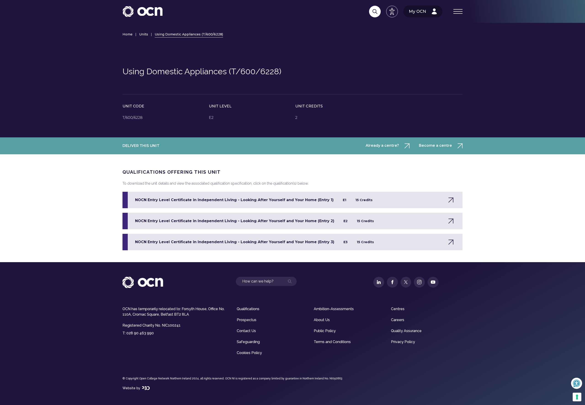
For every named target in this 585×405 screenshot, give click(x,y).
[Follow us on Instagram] (419, 282)
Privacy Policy (403, 342)
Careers (397, 320)
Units (143, 34)
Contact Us (246, 331)
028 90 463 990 (140, 333)
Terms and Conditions (332, 342)
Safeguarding (248, 342)
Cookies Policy (249, 353)
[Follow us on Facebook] (392, 282)
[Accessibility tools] (392, 11)
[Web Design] (146, 388)
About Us (322, 320)
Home (127, 34)
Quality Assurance (406, 331)
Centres (397, 309)
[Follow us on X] (406, 282)
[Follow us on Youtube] (433, 282)
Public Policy (325, 331)
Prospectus (246, 320)
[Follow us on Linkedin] (378, 282)
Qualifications (248, 309)
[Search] (375, 11)
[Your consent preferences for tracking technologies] (577, 397)
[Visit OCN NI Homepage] (142, 11)
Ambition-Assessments (334, 309)
